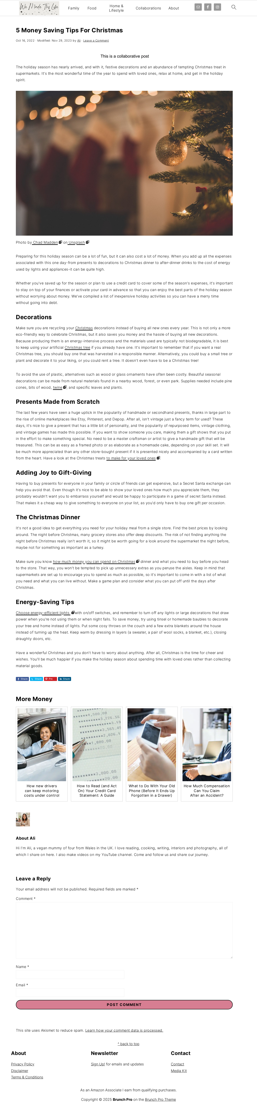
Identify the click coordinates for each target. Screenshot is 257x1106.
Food (92, 8)
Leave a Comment (96, 40)
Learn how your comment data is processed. (124, 1030)
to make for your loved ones (131, 458)
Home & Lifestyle (116, 8)
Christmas (84, 328)
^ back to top (128, 1044)
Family (74, 8)
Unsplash (76, 242)
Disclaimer (19, 1071)
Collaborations (148, 8)
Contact (177, 1064)
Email (22, 985)
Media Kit (179, 1071)
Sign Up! (98, 1064)
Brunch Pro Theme (160, 1099)
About (173, 8)
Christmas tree (77, 347)
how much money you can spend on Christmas (94, 561)
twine (57, 387)
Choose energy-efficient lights (43, 613)
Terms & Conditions (27, 1077)
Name (22, 967)
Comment (26, 898)
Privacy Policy (22, 1064)
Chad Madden (45, 242)
